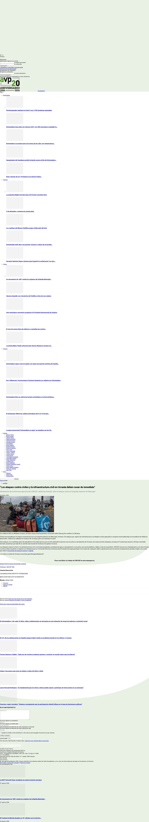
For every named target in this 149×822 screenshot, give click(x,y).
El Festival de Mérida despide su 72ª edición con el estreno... (20, 818)
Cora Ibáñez (9, 443)
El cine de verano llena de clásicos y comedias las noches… (26, 329)
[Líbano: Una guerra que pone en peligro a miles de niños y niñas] (8, 668)
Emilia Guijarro (10, 445)
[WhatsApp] (24, 591)
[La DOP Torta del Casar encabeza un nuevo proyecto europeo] (12, 777)
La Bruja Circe (10, 461)
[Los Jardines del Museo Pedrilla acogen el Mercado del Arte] (14, 225)
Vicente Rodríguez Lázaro (13, 464)
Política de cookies (25, 763)
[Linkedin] (19, 591)
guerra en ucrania (7, 584)
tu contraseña (18, 64)
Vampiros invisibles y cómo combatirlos (20, 600)
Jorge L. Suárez (10, 452)
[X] (8, 591)
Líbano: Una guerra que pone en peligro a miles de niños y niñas (21, 671)
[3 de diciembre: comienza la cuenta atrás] (14, 208)
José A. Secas (10, 454)
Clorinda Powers (10, 440)
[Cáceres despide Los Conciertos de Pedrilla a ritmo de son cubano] (14, 293)
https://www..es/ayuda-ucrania (13, 564)
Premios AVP (10, 476)
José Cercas (9, 455)
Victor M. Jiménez (11, 469)
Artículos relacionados (7, 604)
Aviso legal (3, 763)
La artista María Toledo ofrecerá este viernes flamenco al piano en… (29, 346)
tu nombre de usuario (20, 62)
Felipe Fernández (11, 448)
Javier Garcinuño (10, 451)
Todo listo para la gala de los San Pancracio (20, 599)
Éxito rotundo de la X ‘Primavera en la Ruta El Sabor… (24, 177)
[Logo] (1, 92)
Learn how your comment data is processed (37, 741)
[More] (36, 591)
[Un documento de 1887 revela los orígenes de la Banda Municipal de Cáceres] (14, 276)
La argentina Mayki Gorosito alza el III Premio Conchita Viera (26, 195)
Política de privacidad (13, 763)
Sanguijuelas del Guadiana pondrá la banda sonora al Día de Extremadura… (31, 160)
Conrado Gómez (10, 442)
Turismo (5, 349)
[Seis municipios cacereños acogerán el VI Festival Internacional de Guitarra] (14, 309)
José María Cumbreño (12, 457)
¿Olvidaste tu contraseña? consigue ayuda (11, 67)
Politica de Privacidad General (8, 69)
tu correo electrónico (20, 73)
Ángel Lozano (10, 436)
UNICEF (5, 586)
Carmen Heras (10, 437)
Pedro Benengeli (10, 460)
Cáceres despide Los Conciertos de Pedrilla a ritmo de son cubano (28, 296)
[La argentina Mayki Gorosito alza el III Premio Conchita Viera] (14, 192)
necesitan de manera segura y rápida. (20, 551)
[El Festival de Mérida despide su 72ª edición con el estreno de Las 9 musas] (12, 815)
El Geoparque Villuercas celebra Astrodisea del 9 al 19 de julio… (27, 414)
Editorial (8, 473)
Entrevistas (9, 474)
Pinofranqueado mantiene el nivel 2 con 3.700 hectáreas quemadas (29, 110)
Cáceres (5, 180)
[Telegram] (30, 591)
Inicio (1, 480)
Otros (4, 471)
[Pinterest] (13, 591)
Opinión (5, 433)
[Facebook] (2, 591)
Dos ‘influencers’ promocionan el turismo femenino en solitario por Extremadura (33, 380)
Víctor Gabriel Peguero (12, 467)
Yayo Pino (9, 470)
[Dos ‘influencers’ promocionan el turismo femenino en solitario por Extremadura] (14, 377)
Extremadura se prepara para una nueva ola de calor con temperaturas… (30, 143)
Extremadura (6, 95)
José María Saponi (11, 458)
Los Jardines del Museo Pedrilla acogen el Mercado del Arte (26, 228)
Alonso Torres (10, 435)
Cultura (5, 264)
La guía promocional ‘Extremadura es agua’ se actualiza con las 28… (29, 430)
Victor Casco (9, 466)
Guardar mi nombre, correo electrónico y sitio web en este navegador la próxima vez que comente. (28, 733)
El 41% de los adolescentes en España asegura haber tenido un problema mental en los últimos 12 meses (35, 638)
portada (5, 483)
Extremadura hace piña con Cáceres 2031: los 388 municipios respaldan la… (31, 127)
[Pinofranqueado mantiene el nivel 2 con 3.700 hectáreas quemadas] (14, 107)
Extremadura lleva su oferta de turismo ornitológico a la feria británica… (30, 397)
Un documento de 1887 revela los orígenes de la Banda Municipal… (28, 279)
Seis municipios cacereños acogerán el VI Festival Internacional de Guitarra (31, 312)
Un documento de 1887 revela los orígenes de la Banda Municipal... (22, 799)
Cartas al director (10, 439)
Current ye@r (4, 738)
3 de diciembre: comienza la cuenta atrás (20, 211)
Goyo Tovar (9, 449)
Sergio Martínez (10, 463)
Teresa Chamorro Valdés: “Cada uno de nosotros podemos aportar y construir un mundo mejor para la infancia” (37, 654)
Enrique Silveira (10, 446)
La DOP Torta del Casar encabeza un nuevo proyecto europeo (21, 780)
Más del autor (20, 604)
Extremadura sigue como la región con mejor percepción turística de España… (32, 364)
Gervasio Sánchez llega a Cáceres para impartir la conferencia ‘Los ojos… (30, 261)
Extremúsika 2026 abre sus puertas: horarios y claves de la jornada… (29, 245)
